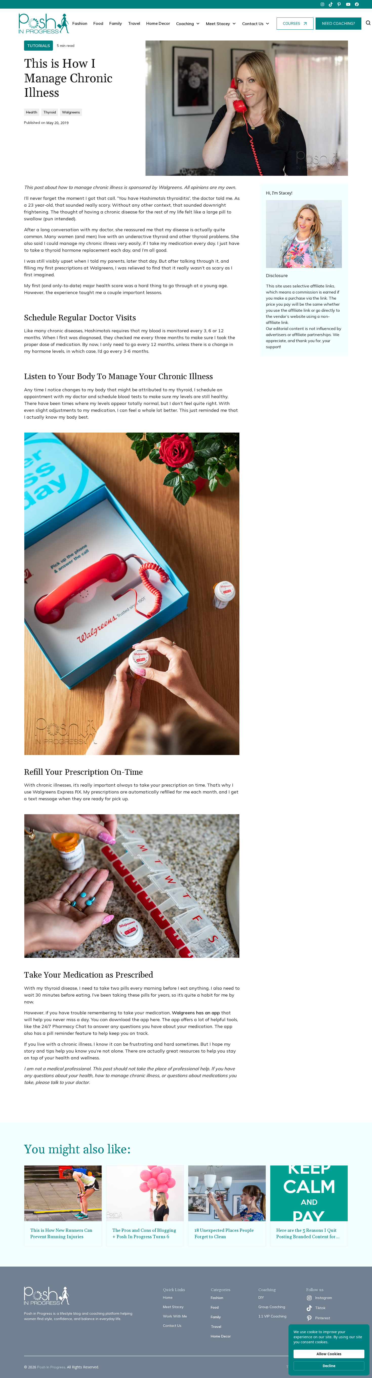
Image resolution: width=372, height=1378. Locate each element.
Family (115, 23)
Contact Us (172, 1325)
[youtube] (348, 4)
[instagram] (322, 4)
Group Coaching (271, 1307)
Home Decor (158, 23)
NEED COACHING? (338, 23)
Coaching (185, 23)
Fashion (79, 23)
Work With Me (175, 1316)
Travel (134, 23)
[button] (188, 23)
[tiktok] (331, 4)
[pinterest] (339, 4)
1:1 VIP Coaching (272, 1316)
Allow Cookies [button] (329, 1353)
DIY (261, 1297)
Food (98, 23)
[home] (44, 23)
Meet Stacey (173, 1307)
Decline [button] (329, 1365)
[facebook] (357, 4)
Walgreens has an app (196, 1013)
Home (168, 1297)
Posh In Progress (51, 1367)
